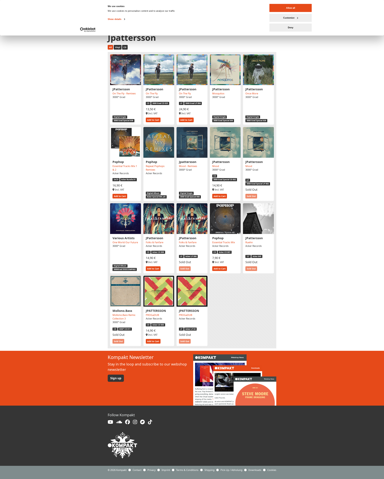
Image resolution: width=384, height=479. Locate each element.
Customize (288, 17)
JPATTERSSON (156, 311)
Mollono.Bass (122, 311)
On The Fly (152, 93)
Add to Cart (153, 119)
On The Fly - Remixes (124, 93)
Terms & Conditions (187, 470)
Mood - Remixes (188, 166)
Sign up (115, 378)
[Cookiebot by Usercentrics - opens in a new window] (88, 29)
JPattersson (121, 89)
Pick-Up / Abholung (231, 470)
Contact (137, 470)
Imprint (166, 470)
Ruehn (249, 242)
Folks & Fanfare (154, 242)
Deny (290, 27)
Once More (251, 93)
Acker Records (120, 173)
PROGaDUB (152, 315)
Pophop (118, 162)
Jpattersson (187, 162)
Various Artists (123, 238)
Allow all (290, 8)
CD (124, 47)
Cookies (271, 470)
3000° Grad (118, 97)
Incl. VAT (153, 113)
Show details (114, 19)
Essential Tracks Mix (223, 242)
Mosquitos (218, 93)
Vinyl (117, 47)
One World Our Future (125, 242)
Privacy (151, 470)
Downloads (254, 470)
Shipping (209, 470)
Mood (215, 166)
